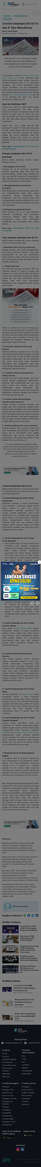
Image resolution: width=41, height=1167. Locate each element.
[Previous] (32, 603)
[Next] (37, 603)
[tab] (2, 603)
